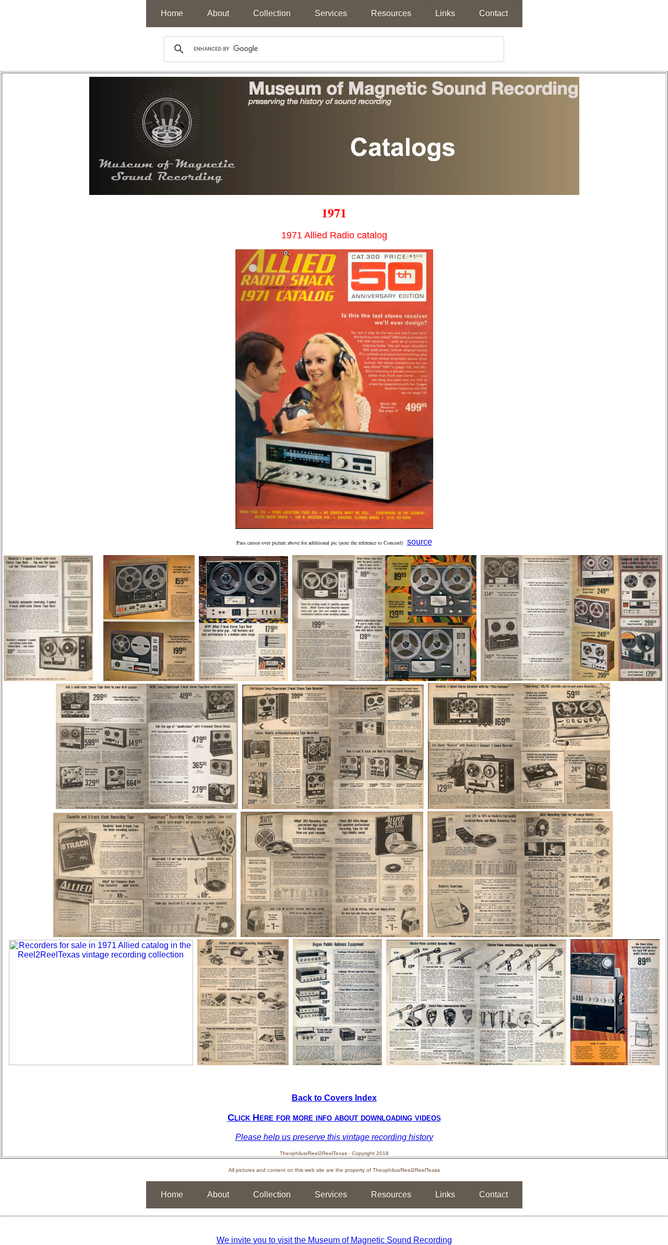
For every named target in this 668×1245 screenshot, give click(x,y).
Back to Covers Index (334, 1097)
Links (445, 13)
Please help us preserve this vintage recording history (334, 1137)
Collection (272, 13)
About (218, 13)
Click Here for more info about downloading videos (334, 1117)
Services (331, 13)
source (419, 541)
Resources (391, 13)
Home (172, 13)
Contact (493, 13)
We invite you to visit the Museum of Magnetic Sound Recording (334, 1240)
